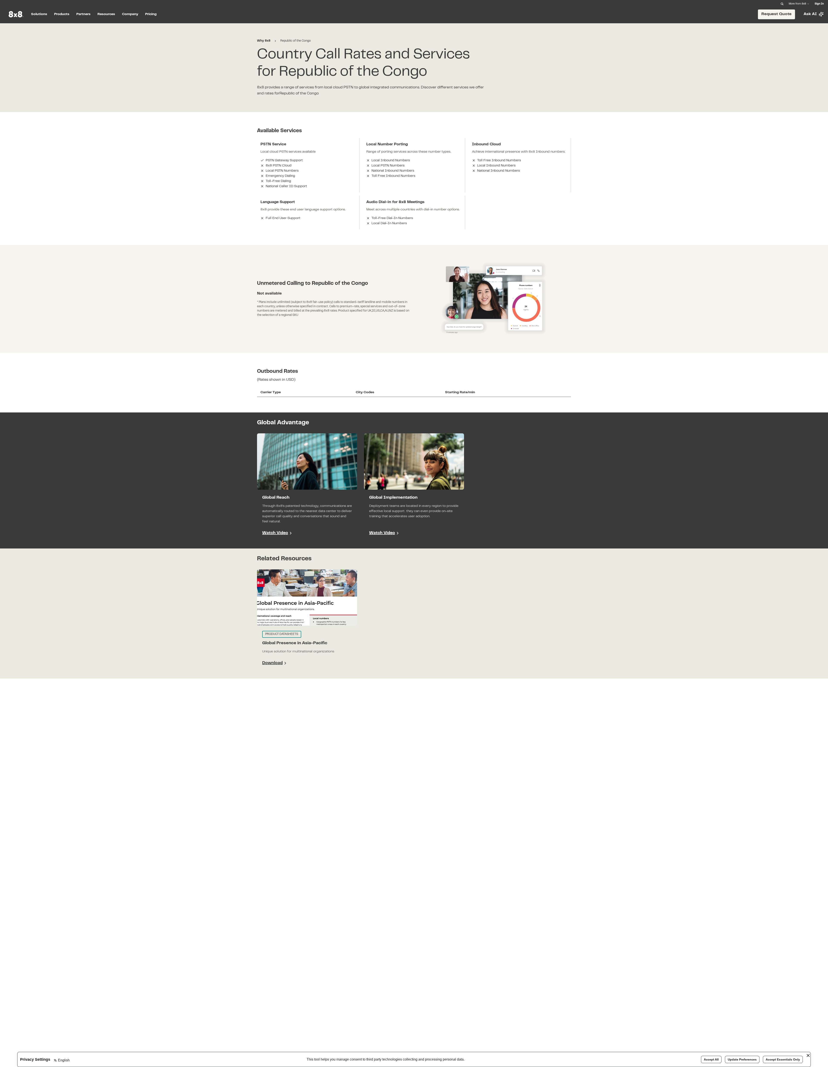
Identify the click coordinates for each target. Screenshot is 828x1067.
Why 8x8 (263, 41)
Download (274, 663)
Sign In (819, 4)
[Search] (782, 4)
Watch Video (275, 533)
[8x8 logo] (16, 14)
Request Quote (776, 14)
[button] (307, 487)
